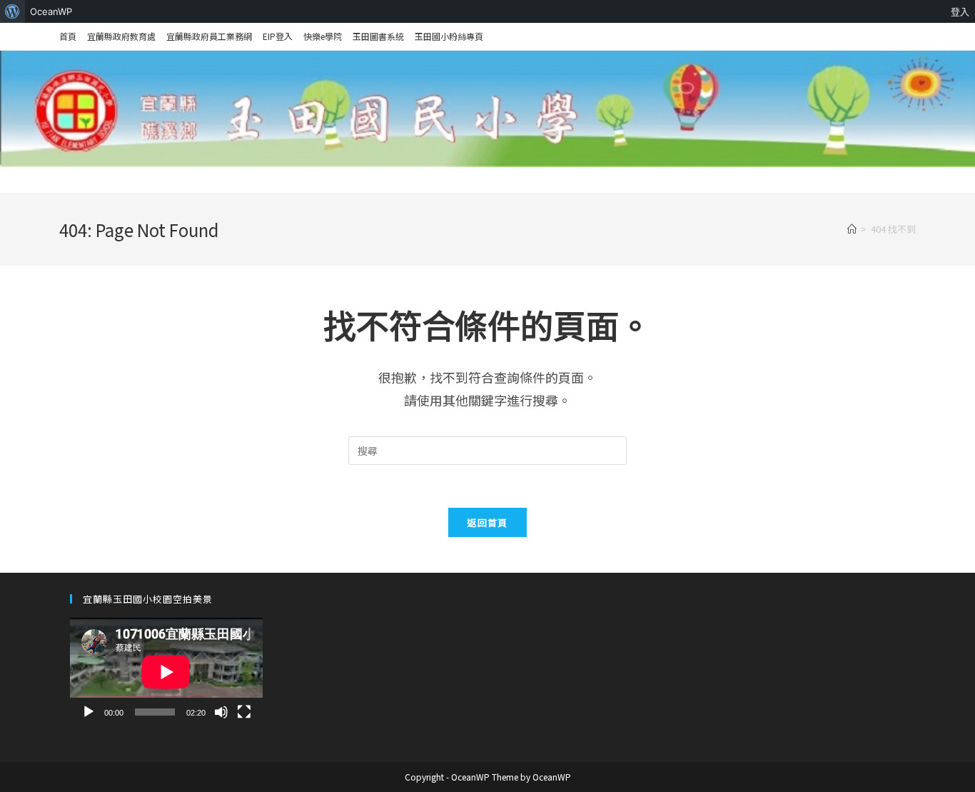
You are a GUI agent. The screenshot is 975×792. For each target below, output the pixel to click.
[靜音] (221, 712)
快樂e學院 (322, 36)
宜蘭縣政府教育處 (121, 36)
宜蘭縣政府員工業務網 (209, 36)
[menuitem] (12, 11)
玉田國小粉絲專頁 (449, 36)
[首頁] (852, 229)
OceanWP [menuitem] (51, 11)
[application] (166, 672)
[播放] (88, 712)
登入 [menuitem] (960, 11)
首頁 (67, 36)
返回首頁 (487, 522)
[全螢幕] (244, 712)
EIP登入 (278, 36)
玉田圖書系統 (378, 36)
